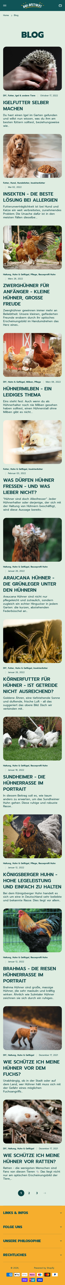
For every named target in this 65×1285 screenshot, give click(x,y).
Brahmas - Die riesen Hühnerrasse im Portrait (29, 975)
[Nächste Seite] (44, 1193)
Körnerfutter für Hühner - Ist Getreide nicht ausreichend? (30, 685)
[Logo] (32, 5)
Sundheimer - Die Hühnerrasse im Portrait (24, 783)
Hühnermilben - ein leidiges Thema (27, 392)
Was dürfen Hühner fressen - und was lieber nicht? (28, 486)
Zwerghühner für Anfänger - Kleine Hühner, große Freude (26, 295)
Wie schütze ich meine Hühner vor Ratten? (31, 1158)
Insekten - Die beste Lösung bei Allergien (30, 197)
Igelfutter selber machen (26, 106)
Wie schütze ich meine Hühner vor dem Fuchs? (31, 1068)
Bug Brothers (26, 1268)
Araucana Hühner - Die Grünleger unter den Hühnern (29, 584)
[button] (60, 5)
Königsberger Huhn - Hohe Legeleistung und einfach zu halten (32, 881)
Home (6, 15)
